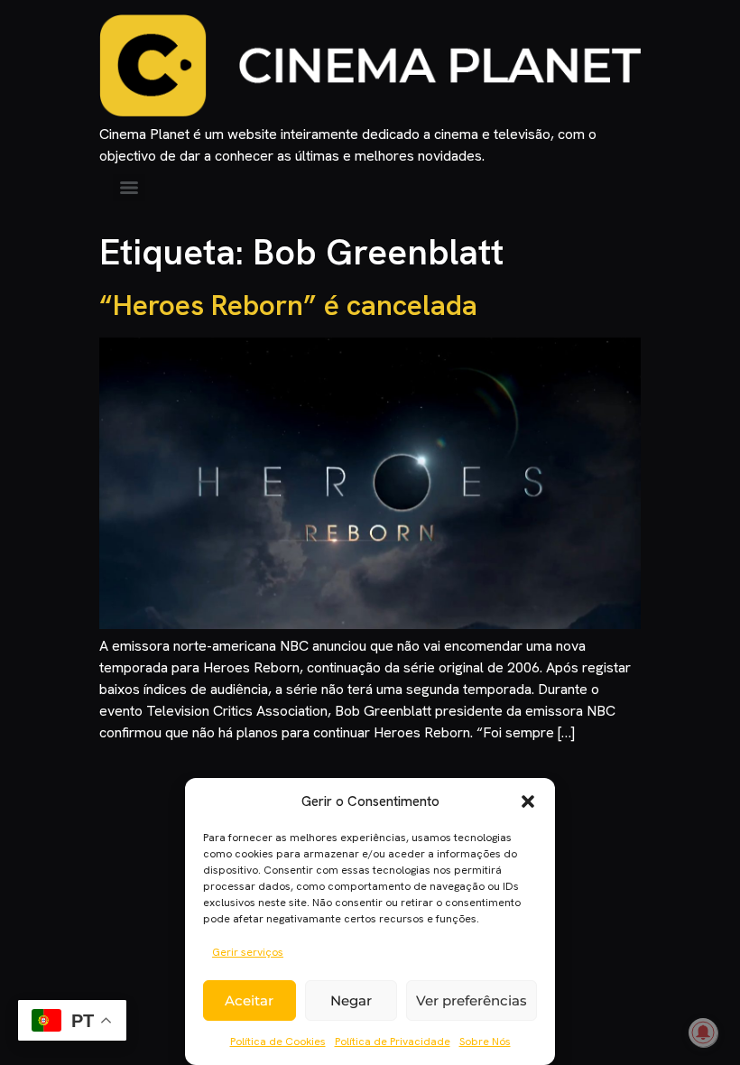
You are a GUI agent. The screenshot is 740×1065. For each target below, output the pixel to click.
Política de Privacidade (392, 1041)
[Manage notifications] (703, 1032)
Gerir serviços (247, 952)
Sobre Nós (485, 1041)
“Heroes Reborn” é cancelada (288, 305)
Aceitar (249, 1000)
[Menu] (129, 187)
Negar (351, 1000)
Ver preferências (471, 1000)
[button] (528, 801)
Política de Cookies (278, 1041)
